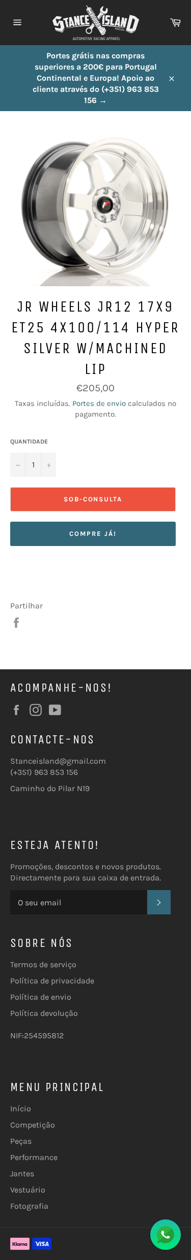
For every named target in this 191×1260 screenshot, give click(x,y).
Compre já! (93, 533)
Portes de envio (99, 403)
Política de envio (40, 997)
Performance (34, 1157)
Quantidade (29, 441)
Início (20, 1108)
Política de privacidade (52, 980)
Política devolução (44, 1013)
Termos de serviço (43, 964)
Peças (21, 1141)
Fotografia (29, 1206)
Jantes (22, 1173)
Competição (32, 1125)
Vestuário (27, 1190)
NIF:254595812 (37, 1035)
